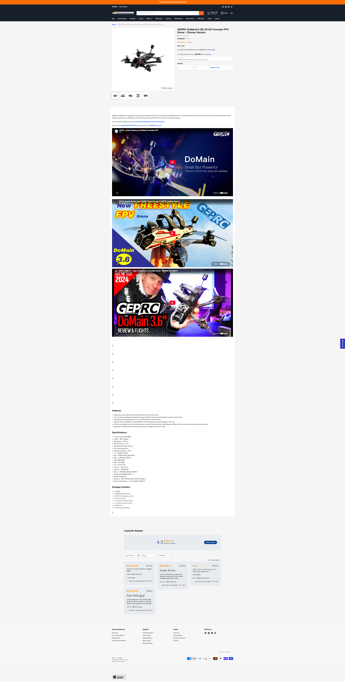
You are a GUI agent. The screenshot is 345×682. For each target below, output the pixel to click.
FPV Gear (200, 19)
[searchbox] (130, 555)
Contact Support (148, 633)
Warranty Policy (148, 643)
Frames (168, 19)
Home (114, 24)
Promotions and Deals (119, 640)
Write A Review (210, 542)
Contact (120, 658)
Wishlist (114, 7)
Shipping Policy (147, 638)
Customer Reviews (179, 638)
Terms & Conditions (118, 635)
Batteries (159, 19)
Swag (217, 19)
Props (141, 19)
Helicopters (178, 19)
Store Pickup (147, 635)
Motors (149, 19)
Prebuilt (132, 19)
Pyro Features (177, 635)
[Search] (201, 13)
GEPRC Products (155, 125)
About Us (176, 633)
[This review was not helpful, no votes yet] (150, 581)
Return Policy (147, 640)
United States (224, 652)
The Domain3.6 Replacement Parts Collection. (149, 122)
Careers (176, 640)
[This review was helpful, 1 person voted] (180, 585)
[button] (205, 54)
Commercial (122, 19)
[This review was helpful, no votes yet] (147, 581)
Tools (210, 19)
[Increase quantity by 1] (193, 67)
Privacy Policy (116, 638)
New (113, 19)
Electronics (190, 19)
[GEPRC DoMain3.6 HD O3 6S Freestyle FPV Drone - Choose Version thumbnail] (115, 95)
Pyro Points (123, 7)
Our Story (115, 633)
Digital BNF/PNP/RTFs (129, 125)
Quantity (180, 63)
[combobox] (168, 13)
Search (114, 658)
